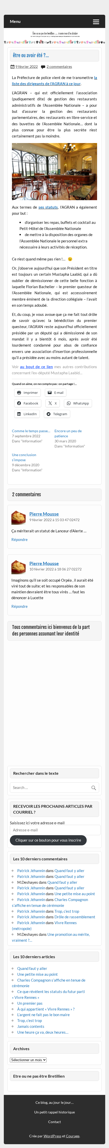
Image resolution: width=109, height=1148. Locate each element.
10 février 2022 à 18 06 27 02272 (55, 569)
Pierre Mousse (44, 514)
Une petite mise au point (75, 893)
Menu (15, 21)
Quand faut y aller (69, 870)
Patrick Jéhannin (31, 870)
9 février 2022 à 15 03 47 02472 (54, 520)
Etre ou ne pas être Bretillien (39, 1076)
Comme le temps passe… (31, 431)
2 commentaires (59, 66)
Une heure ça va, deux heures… (42, 1032)
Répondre (19, 539)
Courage (72, 1136)
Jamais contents (30, 1026)
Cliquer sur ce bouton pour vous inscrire (48, 840)
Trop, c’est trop (67, 911)
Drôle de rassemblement (75, 916)
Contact (54, 1122)
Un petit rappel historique (54, 1112)
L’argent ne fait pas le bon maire (43, 1014)
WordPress (52, 1136)
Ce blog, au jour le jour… (54, 1102)
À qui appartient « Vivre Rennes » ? (46, 1009)
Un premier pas (30, 1003)
